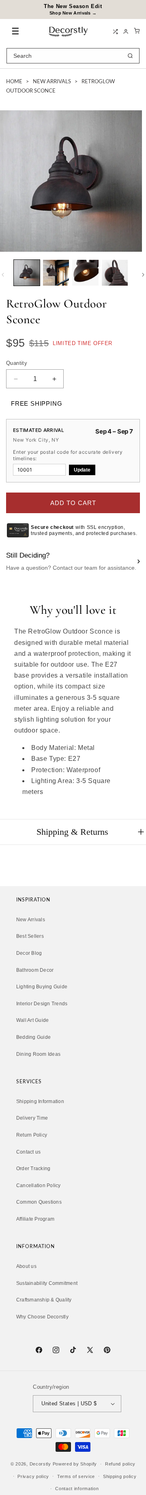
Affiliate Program (35, 1219)
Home (14, 81)
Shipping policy (120, 1476)
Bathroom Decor (35, 970)
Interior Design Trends (41, 1003)
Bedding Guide (33, 1037)
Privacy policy (33, 1476)
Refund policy (120, 1463)
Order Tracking (33, 1168)
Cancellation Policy (38, 1185)
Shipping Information (40, 1101)
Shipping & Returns (72, 832)
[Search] (130, 56)
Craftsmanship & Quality (44, 1300)
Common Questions (39, 1202)
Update (82, 470)
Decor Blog (29, 953)
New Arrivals (52, 81)
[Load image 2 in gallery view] (56, 273)
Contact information (77, 1488)
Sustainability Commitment (46, 1283)
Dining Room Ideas (38, 1054)
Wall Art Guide (32, 1020)
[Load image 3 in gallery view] (85, 273)
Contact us (28, 1152)
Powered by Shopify (75, 1463)
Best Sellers (30, 936)
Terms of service (76, 1476)
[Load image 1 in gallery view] (27, 273)
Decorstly (40, 1463)
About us (26, 1266)
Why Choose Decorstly (42, 1317)
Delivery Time (32, 1118)
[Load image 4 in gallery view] (115, 273)
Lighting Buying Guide (41, 987)
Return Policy (31, 1135)
